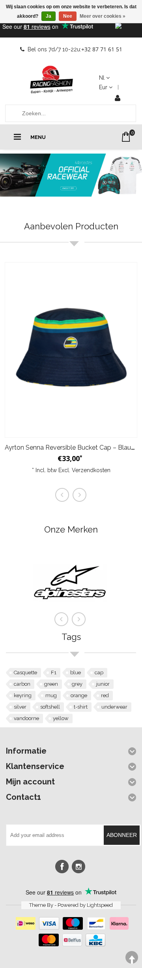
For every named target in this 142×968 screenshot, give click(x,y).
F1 (53, 672)
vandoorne (26, 718)
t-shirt (81, 707)
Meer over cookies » (102, 16)
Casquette (25, 672)
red (105, 695)
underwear (114, 707)
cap (99, 672)
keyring (23, 695)
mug (51, 695)
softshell (50, 707)
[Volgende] (79, 619)
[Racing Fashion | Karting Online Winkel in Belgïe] (51, 79)
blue (75, 672)
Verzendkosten (91, 470)
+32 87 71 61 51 (101, 49)
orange (79, 695)
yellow (61, 718)
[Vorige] (61, 619)
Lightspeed (100, 905)
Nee (67, 16)
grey (77, 684)
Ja (48, 16)
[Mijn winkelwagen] (126, 137)
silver (20, 707)
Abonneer (121, 835)
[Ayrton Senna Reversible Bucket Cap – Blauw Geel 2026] (71, 350)
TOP (131, 957)
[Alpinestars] (70, 617)
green (51, 684)
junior (103, 684)
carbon (22, 684)
